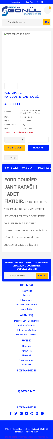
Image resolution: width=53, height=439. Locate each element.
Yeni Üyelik (26, 351)
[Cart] (47, 10)
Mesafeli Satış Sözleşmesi (26, 321)
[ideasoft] (11, 436)
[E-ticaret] (26, 436)
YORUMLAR (27, 168)
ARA (47, 22)
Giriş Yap (29, 2)
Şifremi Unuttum (26, 360)
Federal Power (13, 93)
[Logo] (21, 11)
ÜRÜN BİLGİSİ (11, 168)
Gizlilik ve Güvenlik (26, 325)
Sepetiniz (26, 364)
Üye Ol (40, 2)
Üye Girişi (26, 355)
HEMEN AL (38, 148)
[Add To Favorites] (38, 140)
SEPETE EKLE (14, 148)
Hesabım (26, 346)
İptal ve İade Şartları (26, 330)
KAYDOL (42, 275)
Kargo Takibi (26, 309)
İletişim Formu (26, 300)
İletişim (26, 295)
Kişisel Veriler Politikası (26, 334)
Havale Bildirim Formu (26, 304)
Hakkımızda (26, 291)
